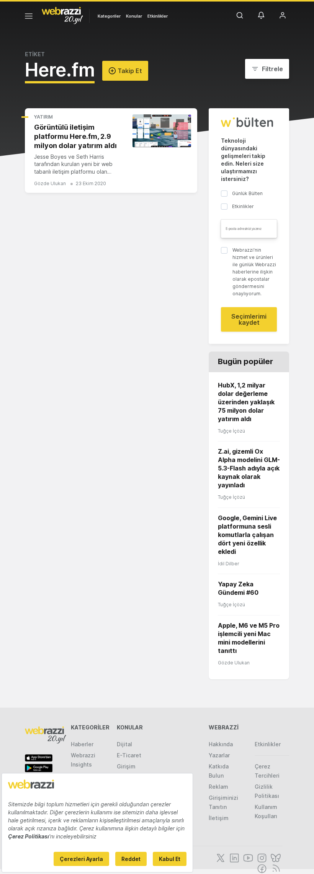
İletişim (219, 818)
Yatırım (43, 117)
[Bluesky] (275, 857)
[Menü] (29, 17)
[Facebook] (261, 867)
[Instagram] (261, 857)
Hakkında (221, 744)
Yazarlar (219, 755)
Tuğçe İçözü (231, 431)
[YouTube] (247, 857)
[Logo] (62, 15)
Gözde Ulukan (50, 183)
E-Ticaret (129, 755)
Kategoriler (109, 16)
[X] (219, 857)
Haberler (82, 744)
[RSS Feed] (274, 867)
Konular (134, 16)
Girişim (126, 766)
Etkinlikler (157, 16)
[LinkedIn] (233, 857)
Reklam (218, 786)
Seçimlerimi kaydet (249, 319)
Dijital (124, 744)
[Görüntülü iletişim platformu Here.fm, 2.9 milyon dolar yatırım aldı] (161, 130)
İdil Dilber (228, 563)
